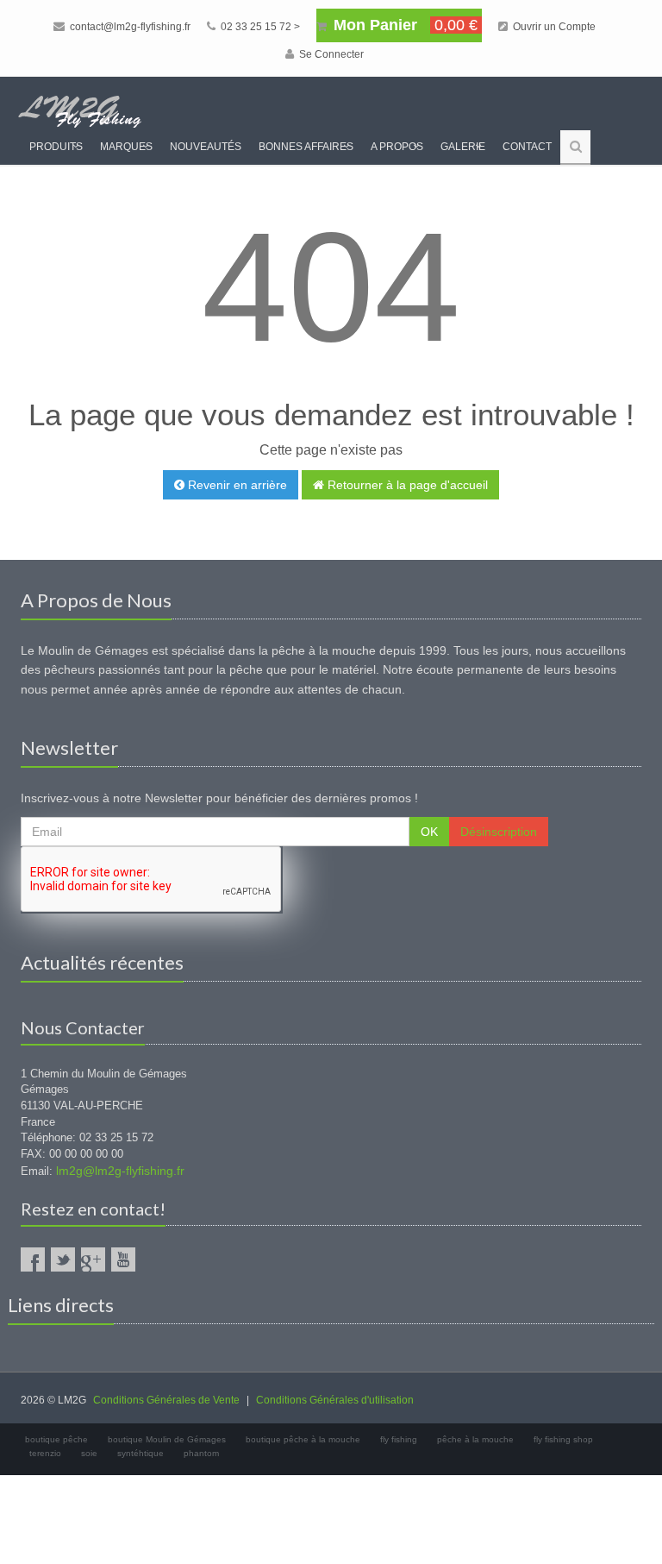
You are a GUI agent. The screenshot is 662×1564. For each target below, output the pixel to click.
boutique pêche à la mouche (303, 1439)
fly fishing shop (563, 1439)
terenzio (45, 1453)
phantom (201, 1453)
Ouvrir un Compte (553, 27)
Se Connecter (330, 54)
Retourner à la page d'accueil (406, 485)
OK (429, 832)
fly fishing (398, 1439)
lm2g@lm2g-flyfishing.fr (120, 1171)
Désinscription (498, 832)
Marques (126, 147)
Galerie (462, 147)
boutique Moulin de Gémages (167, 1439)
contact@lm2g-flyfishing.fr (128, 27)
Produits (56, 147)
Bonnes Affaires (306, 147)
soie (89, 1453)
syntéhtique (140, 1453)
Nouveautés (205, 147)
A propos (397, 147)
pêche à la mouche (475, 1439)
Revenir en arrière (235, 485)
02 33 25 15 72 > (259, 27)
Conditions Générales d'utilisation (335, 1400)
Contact (527, 147)
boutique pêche (56, 1439)
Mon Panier (403, 25)
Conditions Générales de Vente (166, 1400)
